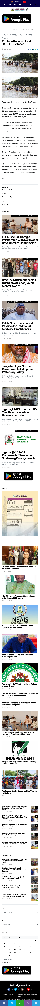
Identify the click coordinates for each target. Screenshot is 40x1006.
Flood (8, 205)
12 (20, 946)
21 (30, 949)
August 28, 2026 (7, 812)
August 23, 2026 (7, 659)
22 (35, 949)
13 (25, 946)
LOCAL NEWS (9, 34)
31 (10, 955)
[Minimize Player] (35, 4)
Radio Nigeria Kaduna (19, 999)
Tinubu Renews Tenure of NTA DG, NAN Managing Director (17, 656)
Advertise (27, 994)
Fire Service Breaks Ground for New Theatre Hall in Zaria (19, 792)
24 (10, 952)
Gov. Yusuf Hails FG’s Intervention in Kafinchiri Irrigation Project (20, 685)
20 (25, 949)
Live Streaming (18, 994)
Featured (14, 215)
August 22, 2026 (7, 688)
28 (30, 952)
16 (4, 949)
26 (20, 952)
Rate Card (34, 994)
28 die (3, 205)
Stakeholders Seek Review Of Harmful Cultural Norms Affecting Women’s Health (14, 808)
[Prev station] (15, 4)
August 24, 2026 (7, 600)
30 (4, 955)
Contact (10, 994)
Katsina (13, 205)
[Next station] (5, 4)
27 (25, 952)
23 (4, 952)
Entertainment (28, 258)
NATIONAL (22, 215)
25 (15, 952)
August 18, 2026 (6, 698)
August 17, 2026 (6, 736)
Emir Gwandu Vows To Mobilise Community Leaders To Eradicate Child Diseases (14, 817)
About (5, 994)
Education (29, 388)
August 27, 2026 (6, 571)
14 (30, 946)
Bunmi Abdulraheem (7, 197)
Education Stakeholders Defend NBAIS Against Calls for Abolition (17, 626)
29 (35, 952)
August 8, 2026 (6, 795)
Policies (20, 996)
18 (15, 949)
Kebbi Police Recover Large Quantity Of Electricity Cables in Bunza (14, 825)
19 (20, 949)
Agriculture (10, 302)
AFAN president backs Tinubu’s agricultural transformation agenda (19, 704)
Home (3, 29)
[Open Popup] (25, 4)
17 (10, 949)
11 (15, 946)
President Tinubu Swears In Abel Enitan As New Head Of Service (18, 568)
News (5, 38)
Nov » (9, 963)
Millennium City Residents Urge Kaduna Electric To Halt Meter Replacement (14, 843)
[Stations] (30, 4)
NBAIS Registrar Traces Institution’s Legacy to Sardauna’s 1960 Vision (19, 597)
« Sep (4, 963)
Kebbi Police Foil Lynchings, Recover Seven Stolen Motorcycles (13, 834)
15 (35, 946)
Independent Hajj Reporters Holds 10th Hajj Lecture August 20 (19, 763)
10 (10, 946)
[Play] (10, 4)
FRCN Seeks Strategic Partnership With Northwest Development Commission (17, 733)
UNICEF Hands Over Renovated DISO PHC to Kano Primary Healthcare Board (20, 694)
